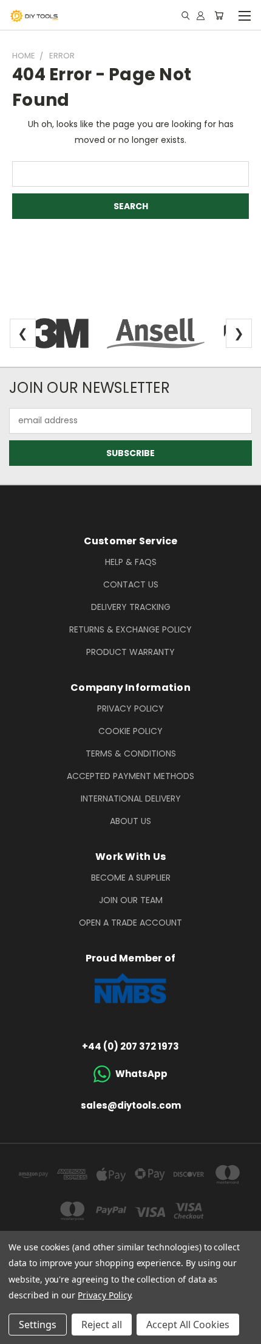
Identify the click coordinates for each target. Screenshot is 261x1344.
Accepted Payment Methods (130, 776)
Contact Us (130, 584)
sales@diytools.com (131, 1105)
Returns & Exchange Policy (130, 629)
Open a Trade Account (130, 922)
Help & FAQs (131, 562)
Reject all (101, 1324)
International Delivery (131, 798)
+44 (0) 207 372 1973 (130, 1046)
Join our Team (131, 900)
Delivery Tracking (131, 607)
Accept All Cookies (187, 1324)
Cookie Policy (130, 731)
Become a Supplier (131, 877)
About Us (130, 821)
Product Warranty (130, 652)
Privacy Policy (130, 708)
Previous (18, 1332)
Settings (37, 1324)
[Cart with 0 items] (218, 15)
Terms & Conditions (131, 753)
